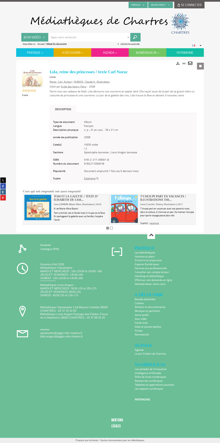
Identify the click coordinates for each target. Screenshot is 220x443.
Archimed (93, 440)
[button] (32, 78)
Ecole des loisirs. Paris (73, 86)
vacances (154, 223)
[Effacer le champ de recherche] (128, 37)
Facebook (45, 245)
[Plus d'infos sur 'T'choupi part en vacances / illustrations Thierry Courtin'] (124, 209)
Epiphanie (90, 178)
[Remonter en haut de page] (151, 235)
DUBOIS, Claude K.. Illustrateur (92, 82)
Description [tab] (63, 109)
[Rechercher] (97, 178)
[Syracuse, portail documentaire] (110, 23)
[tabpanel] (110, 146)
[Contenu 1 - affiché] (107, 228)
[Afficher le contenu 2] (111, 228)
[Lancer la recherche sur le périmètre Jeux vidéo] (135, 37)
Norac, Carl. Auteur (61, 82)
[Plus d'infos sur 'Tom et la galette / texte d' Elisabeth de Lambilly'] (38, 207)
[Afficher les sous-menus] (143, 5)
